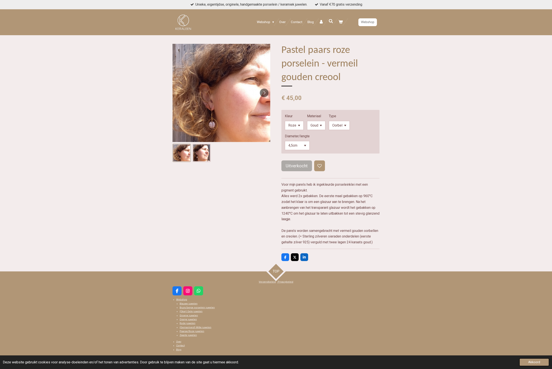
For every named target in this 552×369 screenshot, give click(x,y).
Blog (178, 349)
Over (178, 341)
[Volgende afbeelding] (264, 93)
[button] (181, 153)
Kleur (289, 116)
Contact (180, 345)
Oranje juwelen (188, 319)
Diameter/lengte (297, 136)
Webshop (181, 299)
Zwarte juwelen (188, 335)
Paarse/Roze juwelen (192, 331)
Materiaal (314, 116)
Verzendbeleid (267, 281)
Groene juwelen (189, 315)
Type (332, 116)
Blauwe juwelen (189, 303)
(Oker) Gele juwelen (191, 311)
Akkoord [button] (534, 362)
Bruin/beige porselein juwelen (197, 307)
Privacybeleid (285, 281)
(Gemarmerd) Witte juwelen (195, 327)
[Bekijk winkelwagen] (340, 22)
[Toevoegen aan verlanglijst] (319, 165)
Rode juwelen (187, 323)
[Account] (321, 22)
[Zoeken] (331, 21)
